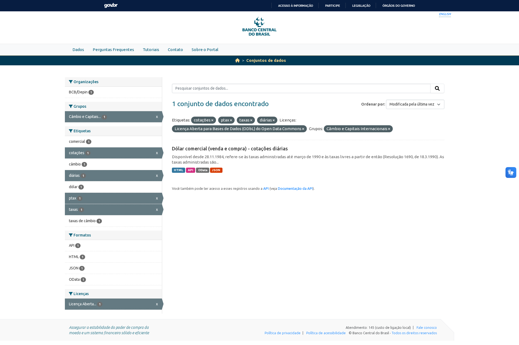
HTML (178, 170)
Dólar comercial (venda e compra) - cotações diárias (230, 148)
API (190, 170)
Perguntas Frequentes (113, 49)
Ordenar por (372, 104)
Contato (175, 49)
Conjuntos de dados (266, 60)
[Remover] (212, 120)
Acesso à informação (295, 6)
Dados (78, 49)
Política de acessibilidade (326, 333)
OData (202, 170)
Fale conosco (427, 327)
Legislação (361, 6)
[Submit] (437, 88)
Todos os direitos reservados (414, 333)
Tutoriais (151, 49)
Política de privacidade (283, 333)
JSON (216, 170)
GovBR (111, 5)
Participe (332, 6)
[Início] (237, 60)
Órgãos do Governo (398, 6)
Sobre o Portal (205, 49)
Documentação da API (295, 188)
